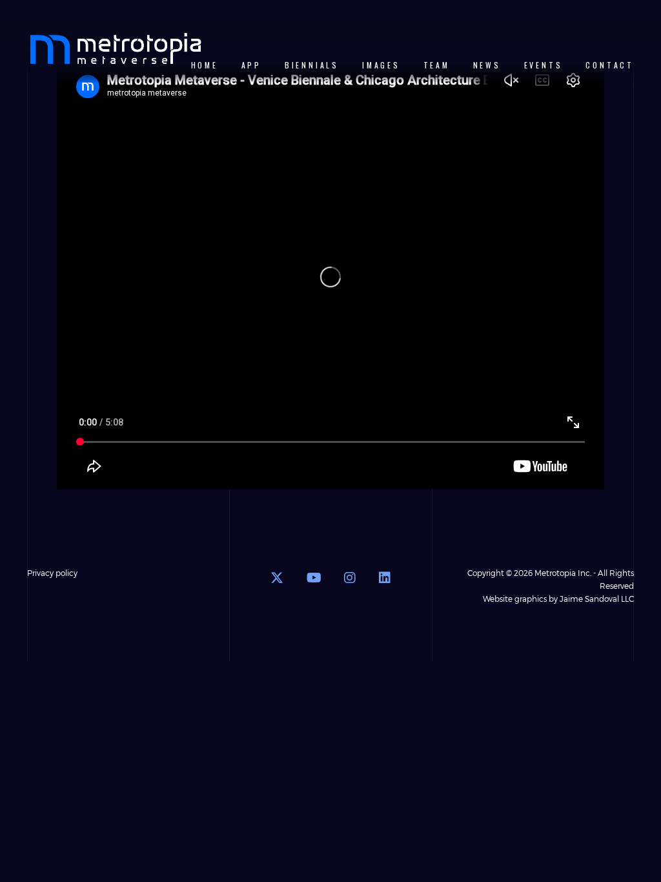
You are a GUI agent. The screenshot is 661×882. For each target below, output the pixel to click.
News (487, 64)
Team (436, 64)
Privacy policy (52, 572)
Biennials (312, 64)
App (251, 64)
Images (381, 64)
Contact (609, 64)
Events (543, 64)
